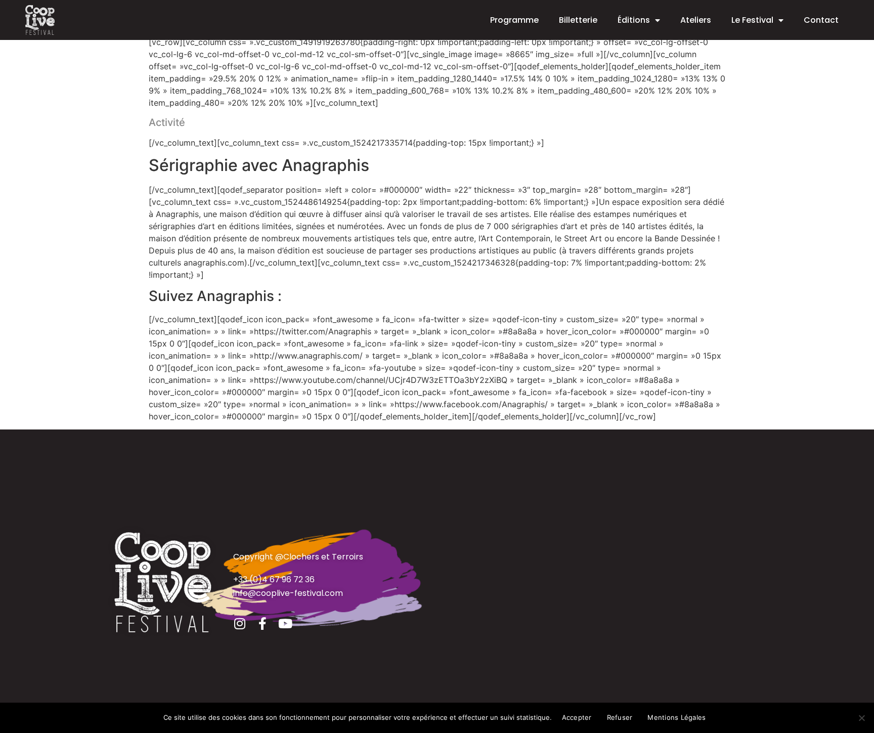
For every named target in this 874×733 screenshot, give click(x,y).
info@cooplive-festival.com (288, 593)
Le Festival (752, 20)
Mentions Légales (676, 717)
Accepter (577, 717)
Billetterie (578, 20)
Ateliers (695, 20)
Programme (514, 20)
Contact (821, 20)
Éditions (634, 20)
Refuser (620, 717)
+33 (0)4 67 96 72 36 (274, 579)
